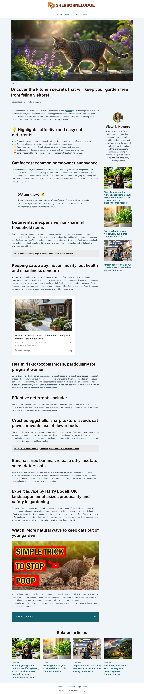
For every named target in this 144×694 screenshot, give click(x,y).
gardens (68, 111)
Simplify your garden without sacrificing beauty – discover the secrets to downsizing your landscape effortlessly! (117, 197)
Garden (14, 84)
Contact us (61, 687)
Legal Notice (82, 687)
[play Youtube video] (55, 565)
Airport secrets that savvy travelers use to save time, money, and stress (118, 267)
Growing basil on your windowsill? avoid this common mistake (115, 234)
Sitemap (71, 687)
